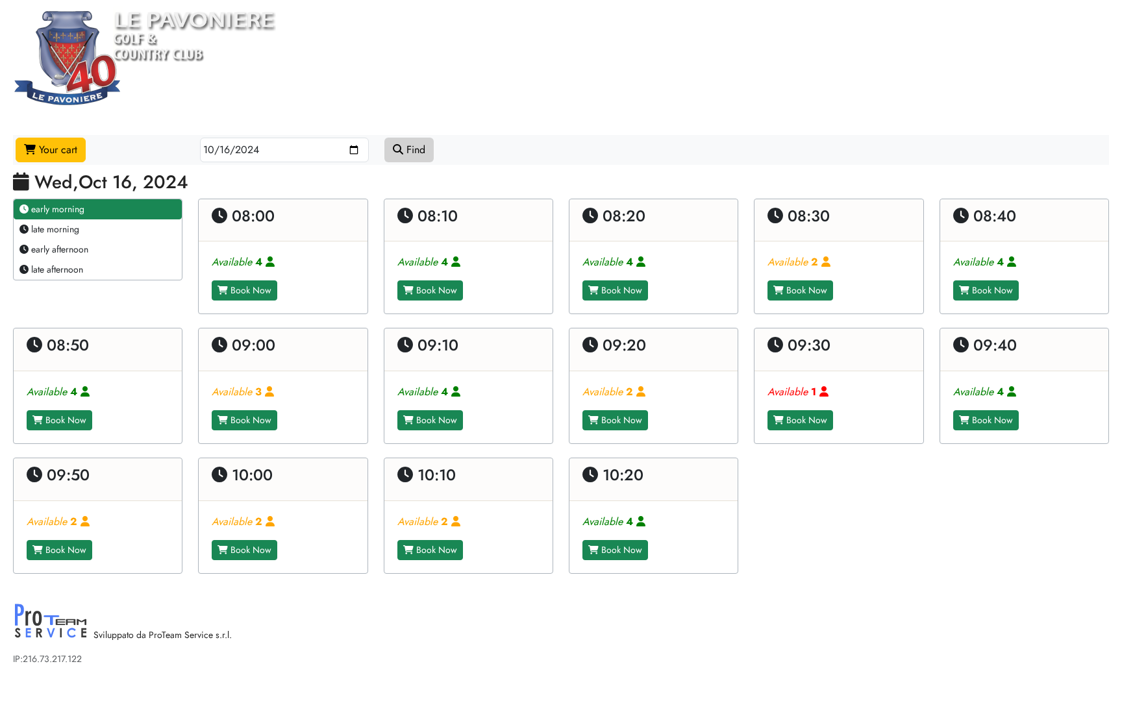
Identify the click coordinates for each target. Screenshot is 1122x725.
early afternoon (58, 249)
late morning (54, 229)
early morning (56, 209)
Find (414, 149)
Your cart (56, 149)
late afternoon (56, 269)
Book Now (249, 290)
